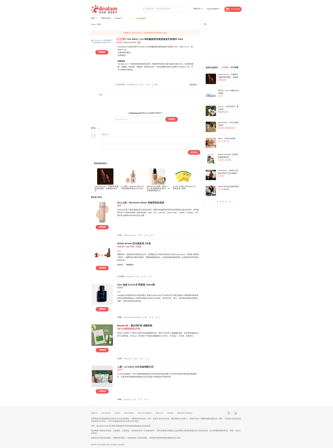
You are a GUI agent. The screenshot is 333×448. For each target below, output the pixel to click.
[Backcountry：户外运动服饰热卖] (211, 131)
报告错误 (193, 85)
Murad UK (127, 359)
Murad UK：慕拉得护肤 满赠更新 (134, 327)
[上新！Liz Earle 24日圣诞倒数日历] (102, 386)
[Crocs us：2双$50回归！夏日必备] (211, 115)
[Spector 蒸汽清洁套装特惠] (211, 195)
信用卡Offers (106, 18)
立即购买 (101, 52)
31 (145, 317)
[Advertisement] (145, 102)
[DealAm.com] (104, 9)
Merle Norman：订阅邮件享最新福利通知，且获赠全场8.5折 (106, 188)
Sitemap (170, 413)
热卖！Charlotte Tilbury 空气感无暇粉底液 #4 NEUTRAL (132, 188)
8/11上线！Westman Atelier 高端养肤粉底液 (140, 204)
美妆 (99, 25)
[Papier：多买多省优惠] (211, 147)
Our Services (106, 413)
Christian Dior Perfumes (132, 317)
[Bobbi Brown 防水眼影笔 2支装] (102, 263)
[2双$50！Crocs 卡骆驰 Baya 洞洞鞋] (211, 99)
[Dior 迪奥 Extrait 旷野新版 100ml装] (102, 304)
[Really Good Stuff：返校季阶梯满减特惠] (211, 163)
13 (136, 359)
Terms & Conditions (145, 413)
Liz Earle (127, 400)
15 (142, 85)
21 (134, 400)
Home (93, 25)
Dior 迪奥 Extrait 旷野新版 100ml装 (136, 286)
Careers (117, 413)
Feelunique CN (132, 85)
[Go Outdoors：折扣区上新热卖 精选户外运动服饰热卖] (211, 179)
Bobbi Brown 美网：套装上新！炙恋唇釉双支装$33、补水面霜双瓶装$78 (158, 188)
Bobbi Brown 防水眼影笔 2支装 (134, 245)
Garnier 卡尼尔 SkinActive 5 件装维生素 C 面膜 (184, 188)
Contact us (159, 413)
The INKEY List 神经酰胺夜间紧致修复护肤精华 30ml (150, 41)
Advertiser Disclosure (184, 413)
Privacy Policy (129, 413)
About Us (94, 413)
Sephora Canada (130, 235)
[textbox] (165, 9)
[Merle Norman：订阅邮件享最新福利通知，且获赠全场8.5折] (211, 83)
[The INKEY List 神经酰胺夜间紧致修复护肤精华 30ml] (101, 42)
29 (140, 235)
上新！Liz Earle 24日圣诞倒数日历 (135, 368)
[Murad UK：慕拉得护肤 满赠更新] (102, 345)
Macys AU (130, 277)
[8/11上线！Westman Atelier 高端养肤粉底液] (102, 222)
